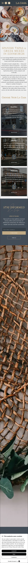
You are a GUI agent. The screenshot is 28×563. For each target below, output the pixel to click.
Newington (14, 170)
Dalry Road (14, 107)
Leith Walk (14, 140)
